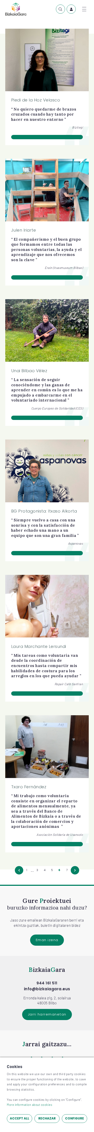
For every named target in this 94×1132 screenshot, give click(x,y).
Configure (74, 1118)
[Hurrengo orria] (75, 870)
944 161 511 (47, 983)
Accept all (19, 1118)
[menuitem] (60, 9)
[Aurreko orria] (19, 870)
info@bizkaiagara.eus (47, 989)
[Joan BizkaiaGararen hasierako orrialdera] (15, 9)
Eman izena (47, 939)
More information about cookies (29, 1105)
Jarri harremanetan (47, 1014)
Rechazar (47, 1118)
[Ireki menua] (84, 9)
